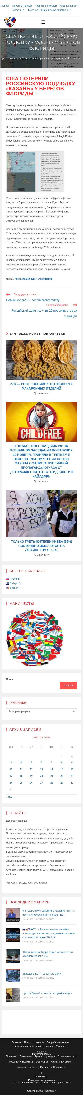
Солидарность (66, 1056)
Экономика (26, 1056)
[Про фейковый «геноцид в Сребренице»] (13, 995)
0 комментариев (45, 919)
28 (51, 782)
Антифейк (36, 1046)
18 (21, 776)
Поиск (10, 679)
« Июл (9, 797)
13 (41, 769)
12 (31, 769)
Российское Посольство (53, 1067)
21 (51, 776)
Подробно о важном (46, 5)
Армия (38, 1056)
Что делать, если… (46, 1082)
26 (31, 782)
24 (11, 782)
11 (21, 769)
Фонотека (33, 10)
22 (61, 776)
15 (61, 769)
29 (61, 782)
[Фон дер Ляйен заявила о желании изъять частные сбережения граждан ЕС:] (13, 915)
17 (11, 776)
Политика (11, 1056)
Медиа (49, 1046)
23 (72, 776)
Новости (16, 10)
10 (11, 769)
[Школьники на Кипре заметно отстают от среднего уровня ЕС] (13, 956)
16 (72, 769)
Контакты (65, 1082)
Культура (50, 1056)
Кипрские (22, 1067)
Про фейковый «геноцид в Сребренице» (47, 993)
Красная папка (68, 5)
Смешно (60, 1046)
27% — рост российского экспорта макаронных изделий (41, 386)
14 (51, 769)
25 (21, 782)
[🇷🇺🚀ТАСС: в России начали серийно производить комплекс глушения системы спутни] (13, 935)
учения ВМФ (45, 279)
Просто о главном (22, 5)
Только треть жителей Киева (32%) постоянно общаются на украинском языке (41, 546)
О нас (16, 1082)
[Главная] (3, 58)
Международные (41, 1054)
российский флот (26, 279)
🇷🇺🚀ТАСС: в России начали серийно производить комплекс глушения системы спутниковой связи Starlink (48, 933)
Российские (15, 1061)
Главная (4, 5)
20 (41, 776)
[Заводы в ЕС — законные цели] (13, 975)
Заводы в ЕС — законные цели (41, 973)
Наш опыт (27, 1082)
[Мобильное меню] (43, 22)
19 (31, 776)
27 (41, 782)
